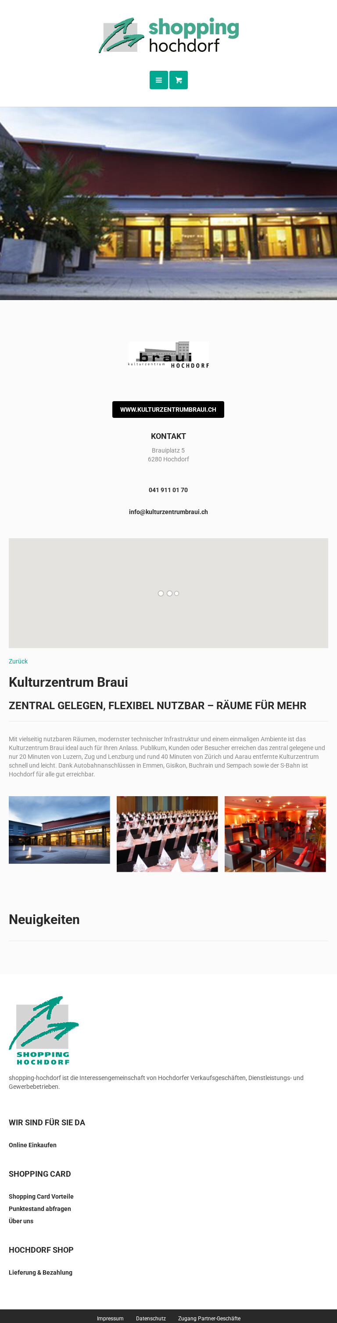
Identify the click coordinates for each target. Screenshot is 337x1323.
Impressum (110, 1319)
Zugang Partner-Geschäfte (209, 1319)
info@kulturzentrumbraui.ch (168, 511)
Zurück (18, 661)
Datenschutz (151, 1319)
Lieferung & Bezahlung (40, 1272)
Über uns (21, 1221)
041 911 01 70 (168, 489)
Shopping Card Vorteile (41, 1196)
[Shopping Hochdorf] (169, 35)
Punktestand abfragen (40, 1208)
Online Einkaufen (33, 1145)
